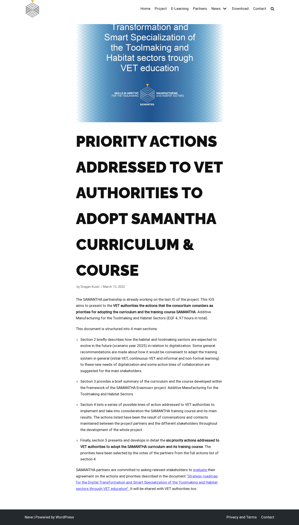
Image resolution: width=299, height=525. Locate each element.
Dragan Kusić (90, 287)
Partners (200, 8)
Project (161, 8)
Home (145, 8)
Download (240, 8)
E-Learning (180, 8)
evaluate (200, 470)
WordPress (65, 517)
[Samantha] (32, 9)
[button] (272, 9)
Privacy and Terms (242, 517)
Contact (259, 8)
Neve (29, 517)
